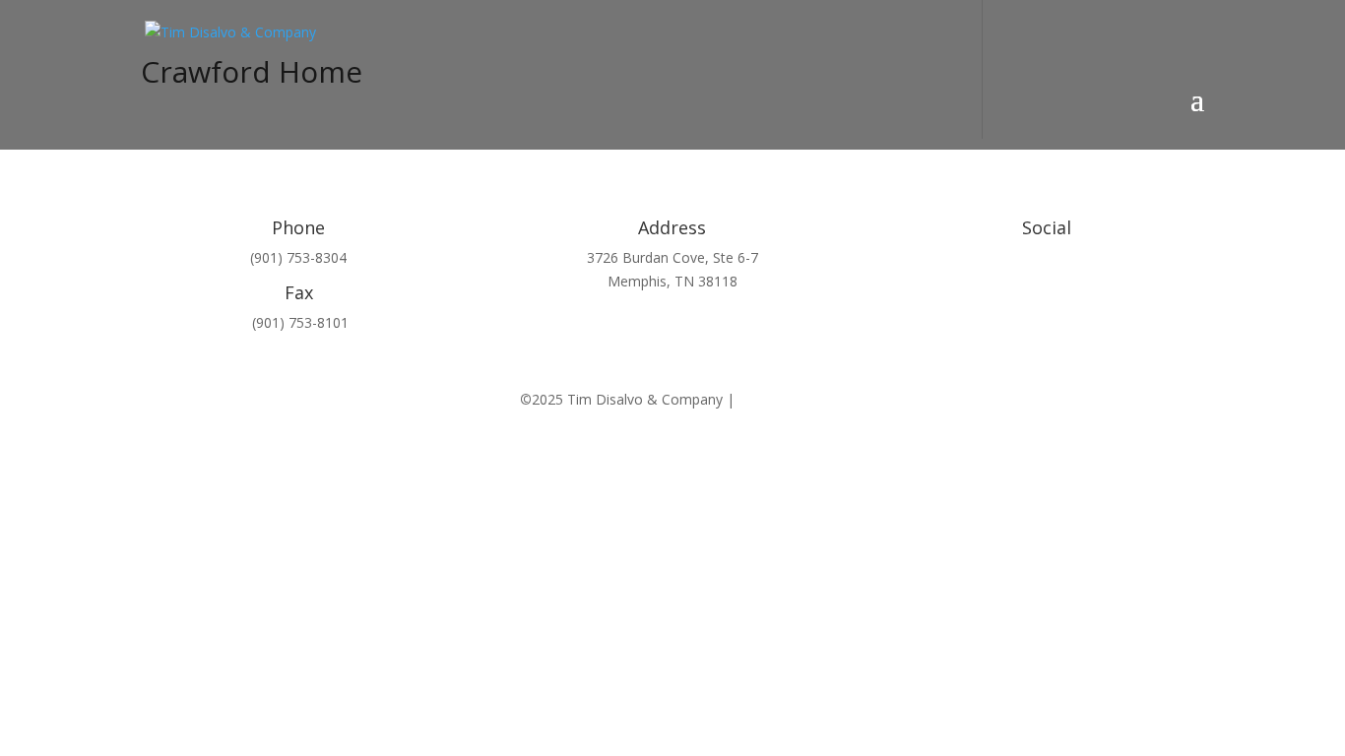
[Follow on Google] (1086, 291)
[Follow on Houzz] (968, 291)
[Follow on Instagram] (1125, 291)
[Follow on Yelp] (1007, 291)
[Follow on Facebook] (1046, 291)
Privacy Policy (781, 399)
